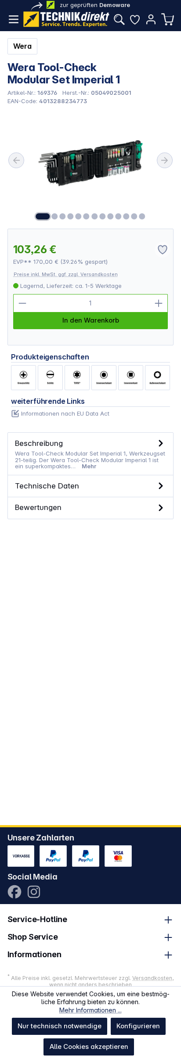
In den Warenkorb (90, 320)
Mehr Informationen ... (90, 1010)
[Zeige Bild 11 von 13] (126, 216)
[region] (90, 166)
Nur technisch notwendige (59, 1026)
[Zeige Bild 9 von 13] (110, 216)
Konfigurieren (138, 1026)
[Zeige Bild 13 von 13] (142, 216)
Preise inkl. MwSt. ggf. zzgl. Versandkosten (66, 274)
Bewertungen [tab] (38, 507)
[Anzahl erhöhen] (158, 303)
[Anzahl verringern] (22, 303)
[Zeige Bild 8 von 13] (102, 216)
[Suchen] (119, 19)
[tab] (91, 454)
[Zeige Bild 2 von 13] (54, 216)
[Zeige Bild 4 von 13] (70, 216)
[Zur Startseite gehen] (66, 19)
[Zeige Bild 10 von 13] (118, 216)
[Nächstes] (164, 160)
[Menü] (13, 19)
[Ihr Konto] (151, 19)
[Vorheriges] (16, 160)
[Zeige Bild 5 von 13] (79, 216)
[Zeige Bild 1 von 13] (43, 216)
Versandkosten (152, 978)
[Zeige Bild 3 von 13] (62, 216)
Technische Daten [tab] (47, 485)
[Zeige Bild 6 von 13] (86, 216)
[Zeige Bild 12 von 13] (134, 216)
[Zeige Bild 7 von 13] (94, 216)
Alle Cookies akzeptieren (89, 1046)
